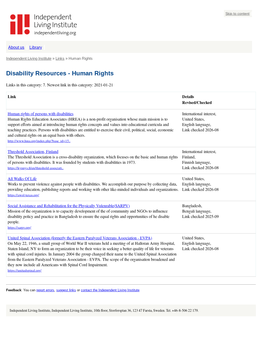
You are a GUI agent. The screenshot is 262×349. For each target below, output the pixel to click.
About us (16, 47)
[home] (41, 38)
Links (60, 58)
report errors (45, 290)
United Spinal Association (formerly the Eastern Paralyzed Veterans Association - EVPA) (80, 237)
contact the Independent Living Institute (110, 290)
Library (35, 47)
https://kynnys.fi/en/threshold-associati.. (35, 168)
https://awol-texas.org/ (23, 195)
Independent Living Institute (28, 58)
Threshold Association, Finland (33, 151)
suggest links (66, 290)
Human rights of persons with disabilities (40, 113)
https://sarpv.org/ (19, 227)
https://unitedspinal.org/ (24, 270)
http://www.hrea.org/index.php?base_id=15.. (39, 140)
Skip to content (237, 14)
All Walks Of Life (22, 178)
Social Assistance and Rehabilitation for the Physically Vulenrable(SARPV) (69, 205)
